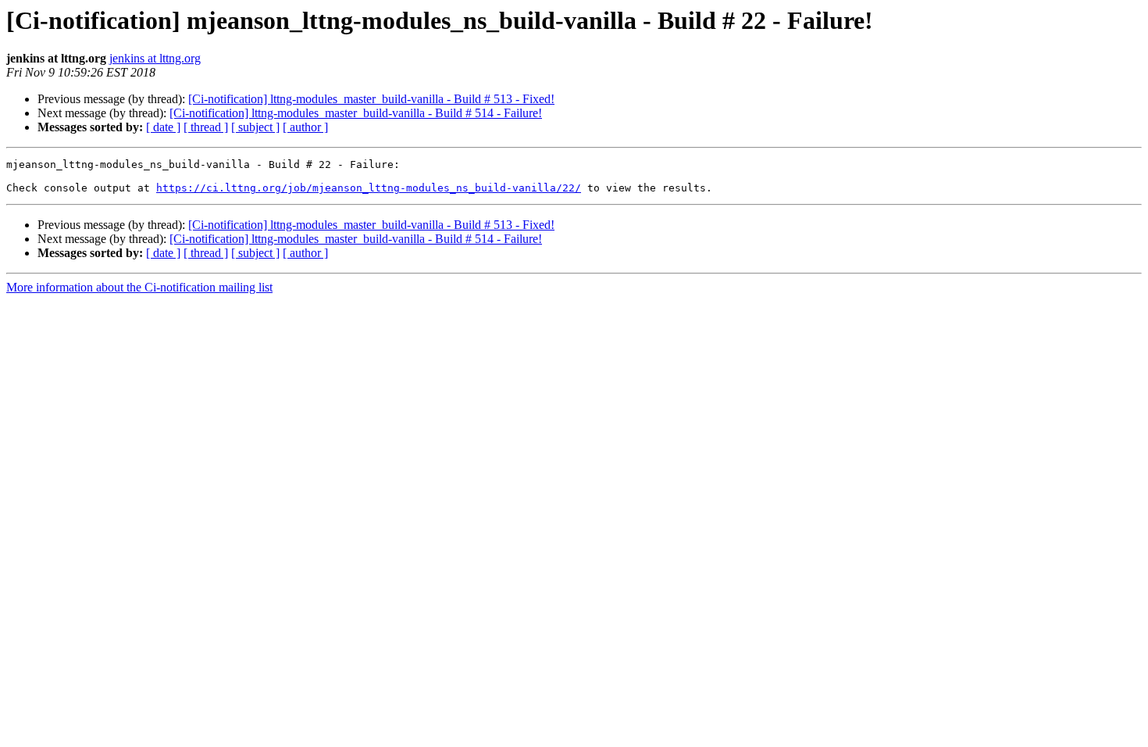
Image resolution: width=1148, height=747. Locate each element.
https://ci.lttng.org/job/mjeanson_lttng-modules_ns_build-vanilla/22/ (368, 188)
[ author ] (305, 127)
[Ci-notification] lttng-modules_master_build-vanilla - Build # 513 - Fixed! (371, 98)
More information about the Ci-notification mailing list (139, 287)
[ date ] (163, 127)
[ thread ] (206, 127)
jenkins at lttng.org (155, 58)
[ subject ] (255, 127)
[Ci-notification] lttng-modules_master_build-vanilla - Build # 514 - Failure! (355, 113)
